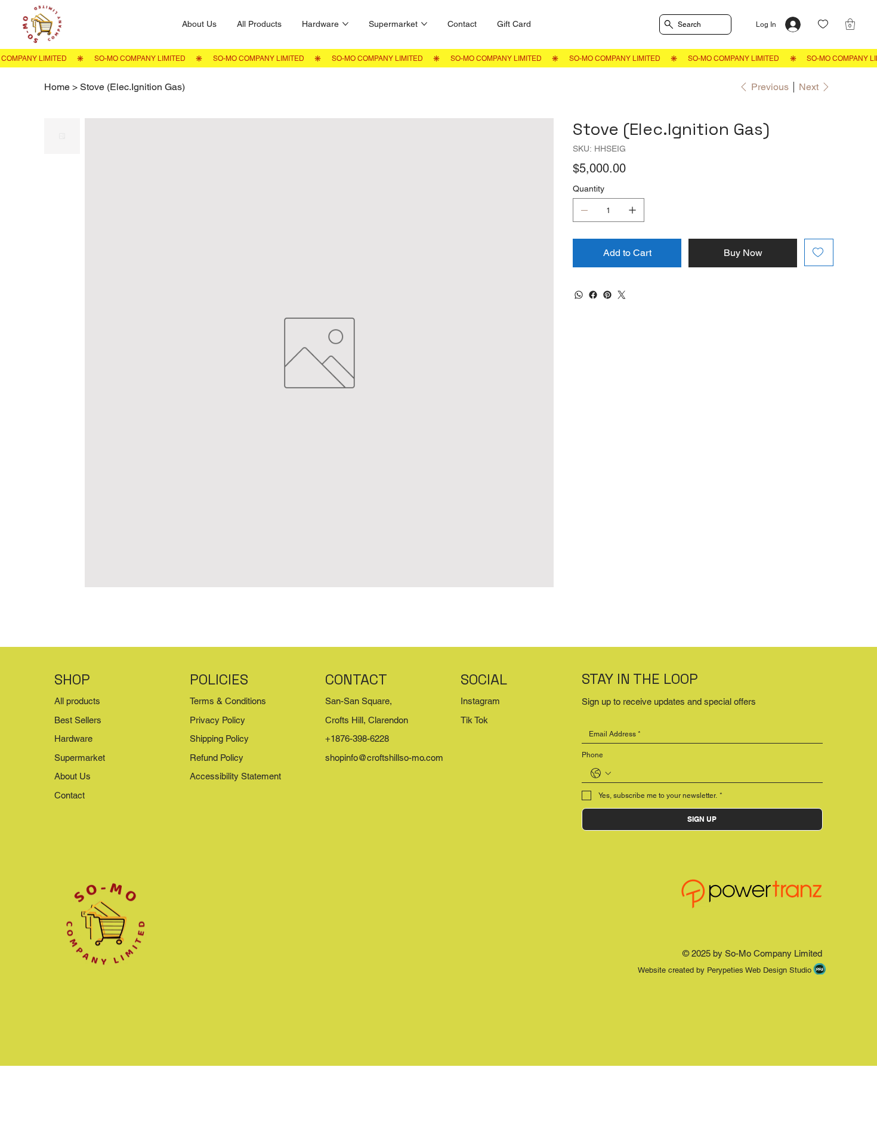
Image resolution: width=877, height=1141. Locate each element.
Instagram (480, 701)
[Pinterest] (607, 295)
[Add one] (632, 210)
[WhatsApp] (579, 295)
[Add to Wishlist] (818, 252)
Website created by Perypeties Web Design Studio (724, 970)
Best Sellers (77, 720)
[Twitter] (622, 295)
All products (77, 701)
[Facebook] (593, 295)
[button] (850, 24)
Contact (69, 795)
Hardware (73, 738)
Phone (592, 755)
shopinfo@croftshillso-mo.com (384, 758)
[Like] (823, 24)
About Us (72, 776)
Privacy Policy (217, 720)
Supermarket (79, 758)
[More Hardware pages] (345, 24)
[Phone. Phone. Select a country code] (601, 773)
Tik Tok (474, 720)
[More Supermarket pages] (424, 24)
